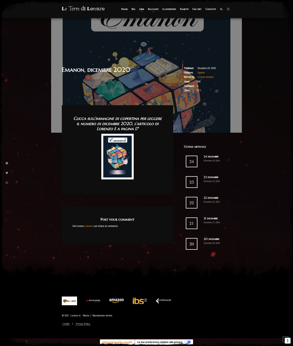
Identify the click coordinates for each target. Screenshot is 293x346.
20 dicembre (211, 239)
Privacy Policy (83, 323)
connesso (89, 226)
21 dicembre (211, 218)
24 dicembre (211, 156)
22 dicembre (211, 197)
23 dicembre (211, 177)
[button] (124, 9)
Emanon (201, 72)
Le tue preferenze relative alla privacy (160, 342)
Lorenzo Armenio (205, 77)
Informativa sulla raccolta (117, 342)
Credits (66, 323)
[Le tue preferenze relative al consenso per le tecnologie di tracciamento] (288, 341)
